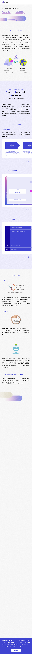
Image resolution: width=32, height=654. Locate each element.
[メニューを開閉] (29, 2)
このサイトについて (7, 646)
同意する (16, 650)
